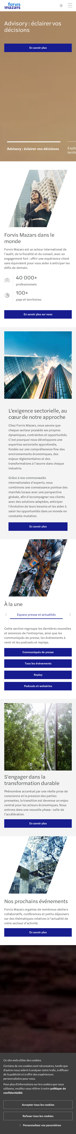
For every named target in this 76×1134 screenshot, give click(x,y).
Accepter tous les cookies (38, 1105)
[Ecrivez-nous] (38, 1046)
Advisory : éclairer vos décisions (32, 26)
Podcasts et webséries (38, 686)
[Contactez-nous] (38, 979)
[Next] (70, 614)
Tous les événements (38, 663)
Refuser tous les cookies (38, 1116)
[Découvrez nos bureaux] (38, 1023)
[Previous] (6, 614)
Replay (38, 675)
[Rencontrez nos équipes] (38, 1001)
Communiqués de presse (38, 652)
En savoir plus (38, 48)
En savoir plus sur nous (38, 314)
